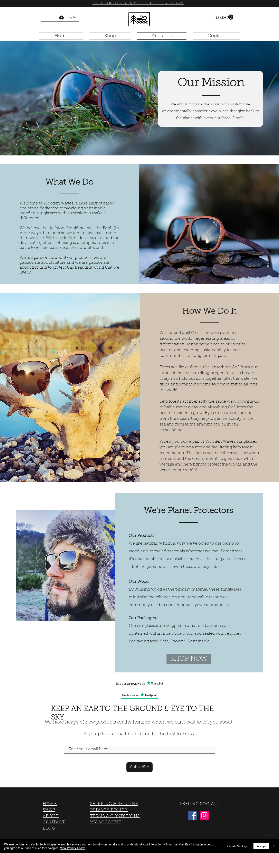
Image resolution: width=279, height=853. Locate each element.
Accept (261, 846)
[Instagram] (204, 815)
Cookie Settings (237, 846)
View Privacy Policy (72, 848)
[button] (223, 17)
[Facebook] (192, 815)
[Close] (274, 846)
